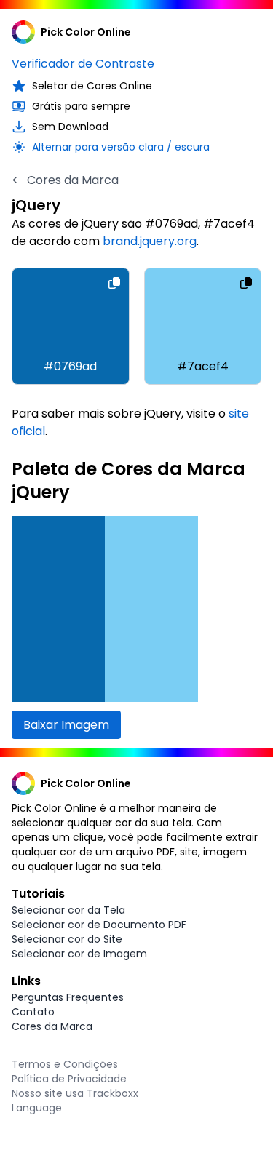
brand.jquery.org (150, 241)
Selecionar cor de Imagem (79, 953)
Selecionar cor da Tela (68, 910)
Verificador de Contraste (83, 63)
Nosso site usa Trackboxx (75, 1093)
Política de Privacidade (69, 1078)
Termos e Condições (65, 1064)
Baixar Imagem (66, 724)
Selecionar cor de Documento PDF (99, 924)
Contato (33, 1012)
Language (37, 1108)
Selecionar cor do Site (67, 939)
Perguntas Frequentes (68, 997)
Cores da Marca (65, 180)
